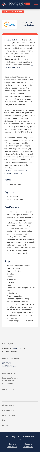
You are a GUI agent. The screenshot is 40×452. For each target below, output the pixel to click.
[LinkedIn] (4, 394)
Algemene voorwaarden (12, 445)
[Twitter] (9, 394)
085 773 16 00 (8, 363)
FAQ (4, 420)
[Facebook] (14, 394)
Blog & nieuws (8, 405)
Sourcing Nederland (12, 40)
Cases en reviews (9, 415)
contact (15, 348)
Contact (5, 425)
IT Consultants (7, 383)
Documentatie (8, 410)
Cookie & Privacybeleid (28, 445)
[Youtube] (19, 394)
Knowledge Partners (10, 378)
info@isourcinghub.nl (10, 366)
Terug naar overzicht (14, 12)
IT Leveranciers (8, 381)
